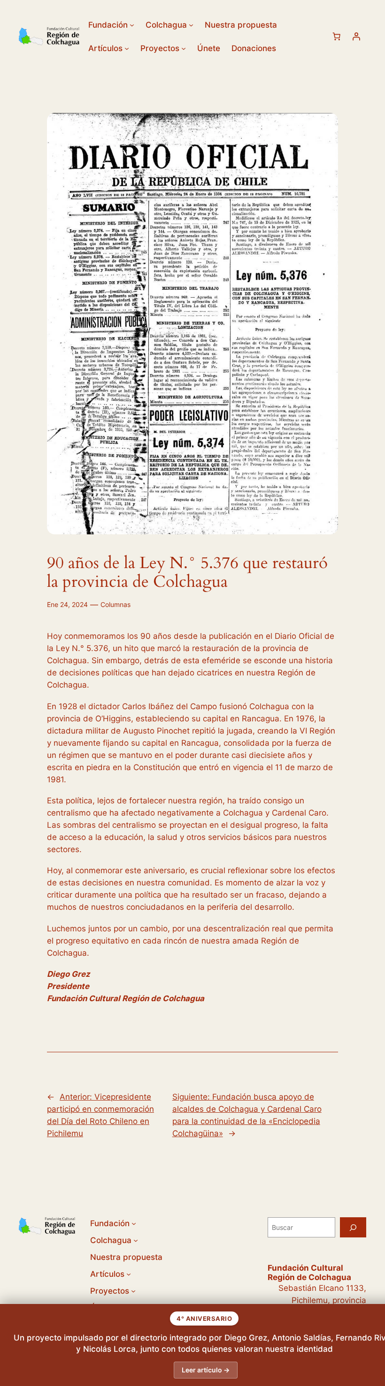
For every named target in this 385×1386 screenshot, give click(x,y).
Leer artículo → (206, 1370)
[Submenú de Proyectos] (183, 48)
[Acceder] (356, 36)
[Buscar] (353, 1227)
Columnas (115, 604)
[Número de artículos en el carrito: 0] (336, 36)
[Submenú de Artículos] (126, 48)
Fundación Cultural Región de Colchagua (309, 1272)
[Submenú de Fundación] (132, 24)
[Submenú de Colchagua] (191, 24)
